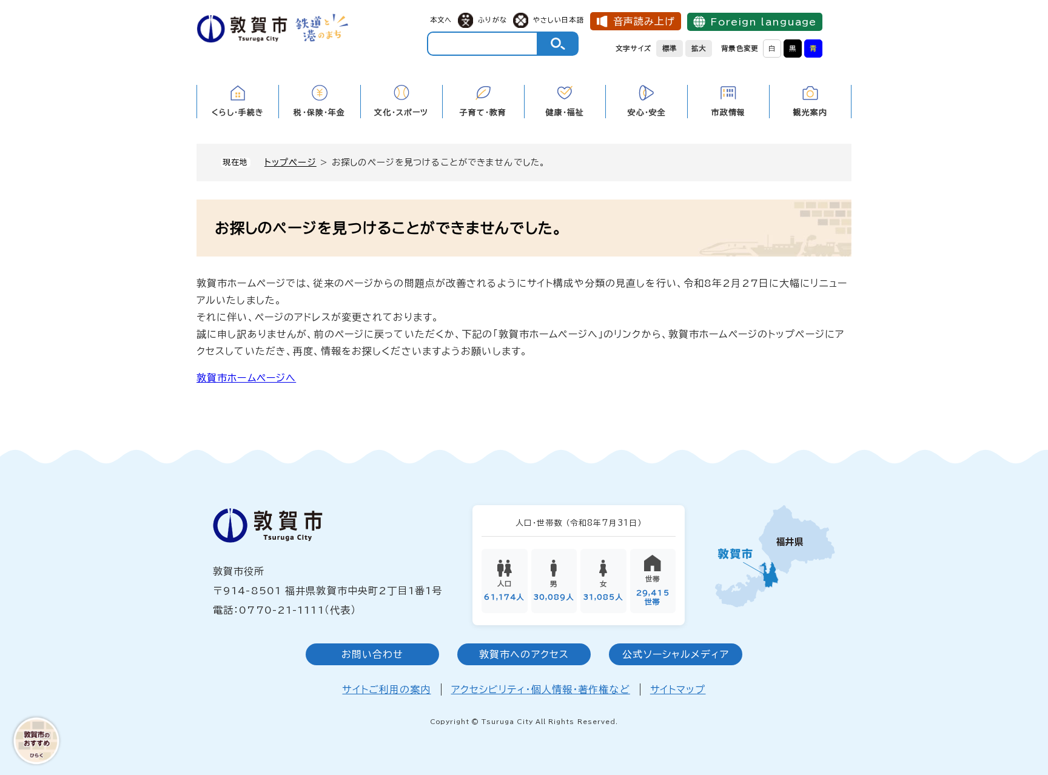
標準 (669, 48)
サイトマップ (678, 689)
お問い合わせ (372, 654)
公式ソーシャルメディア (675, 654)
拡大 (698, 48)
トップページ (290, 162)
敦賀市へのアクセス (524, 654)
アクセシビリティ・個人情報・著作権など (540, 689)
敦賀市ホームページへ (246, 378)
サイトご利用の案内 (386, 689)
